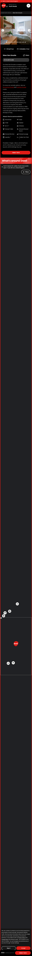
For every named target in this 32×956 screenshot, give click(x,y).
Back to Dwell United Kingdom (10, 1)
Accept (23, 948)
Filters (27, 172)
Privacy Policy (21, 937)
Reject (8, 948)
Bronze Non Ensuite (8, 87)
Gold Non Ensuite (21, 87)
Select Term (16, 153)
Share (27, 55)
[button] (3, 616)
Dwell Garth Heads (6, 13)
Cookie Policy (5, 939)
